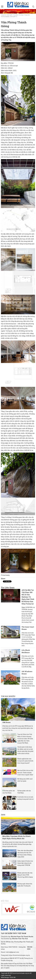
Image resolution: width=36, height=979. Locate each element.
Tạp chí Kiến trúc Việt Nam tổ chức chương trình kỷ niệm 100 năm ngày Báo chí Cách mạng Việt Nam (25, 738)
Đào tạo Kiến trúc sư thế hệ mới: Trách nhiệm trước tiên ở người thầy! (25, 772)
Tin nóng (21, 14)
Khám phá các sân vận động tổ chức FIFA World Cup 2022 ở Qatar (25, 875)
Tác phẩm (15, 14)
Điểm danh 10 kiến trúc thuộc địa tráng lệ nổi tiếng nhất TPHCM (25, 863)
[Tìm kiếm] (33, 6)
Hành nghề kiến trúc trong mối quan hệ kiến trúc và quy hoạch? (25, 761)
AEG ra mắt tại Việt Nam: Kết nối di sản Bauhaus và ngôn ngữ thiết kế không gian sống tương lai (28, 597)
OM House (6, 722)
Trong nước (27, 14)
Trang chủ (3, 14)
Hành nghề (9, 14)
